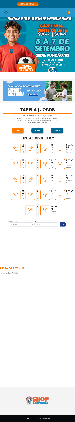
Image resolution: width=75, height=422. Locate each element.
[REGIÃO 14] (30, 195)
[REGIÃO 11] (45, 179)
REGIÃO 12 (69, 177)
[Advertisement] (37, 244)
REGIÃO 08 (69, 161)
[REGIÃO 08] (60, 164)
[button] (69, 12)
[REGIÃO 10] (30, 179)
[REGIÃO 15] (45, 195)
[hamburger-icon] (63, 12)
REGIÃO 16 (69, 192)
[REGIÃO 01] (15, 148)
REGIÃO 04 (69, 146)
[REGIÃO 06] (30, 164)
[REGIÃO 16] (60, 195)
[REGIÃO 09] (15, 179)
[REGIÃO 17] (30, 210)
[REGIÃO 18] (45, 210)
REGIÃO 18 (54, 208)
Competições (13, 221)
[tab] (17, 130)
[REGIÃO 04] (60, 148)
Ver (62, 224)
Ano (35, 221)
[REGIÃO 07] (45, 164)
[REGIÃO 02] (30, 148)
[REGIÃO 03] (45, 148)
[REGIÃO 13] (15, 195)
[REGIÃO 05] (15, 164)
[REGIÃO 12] (60, 179)
